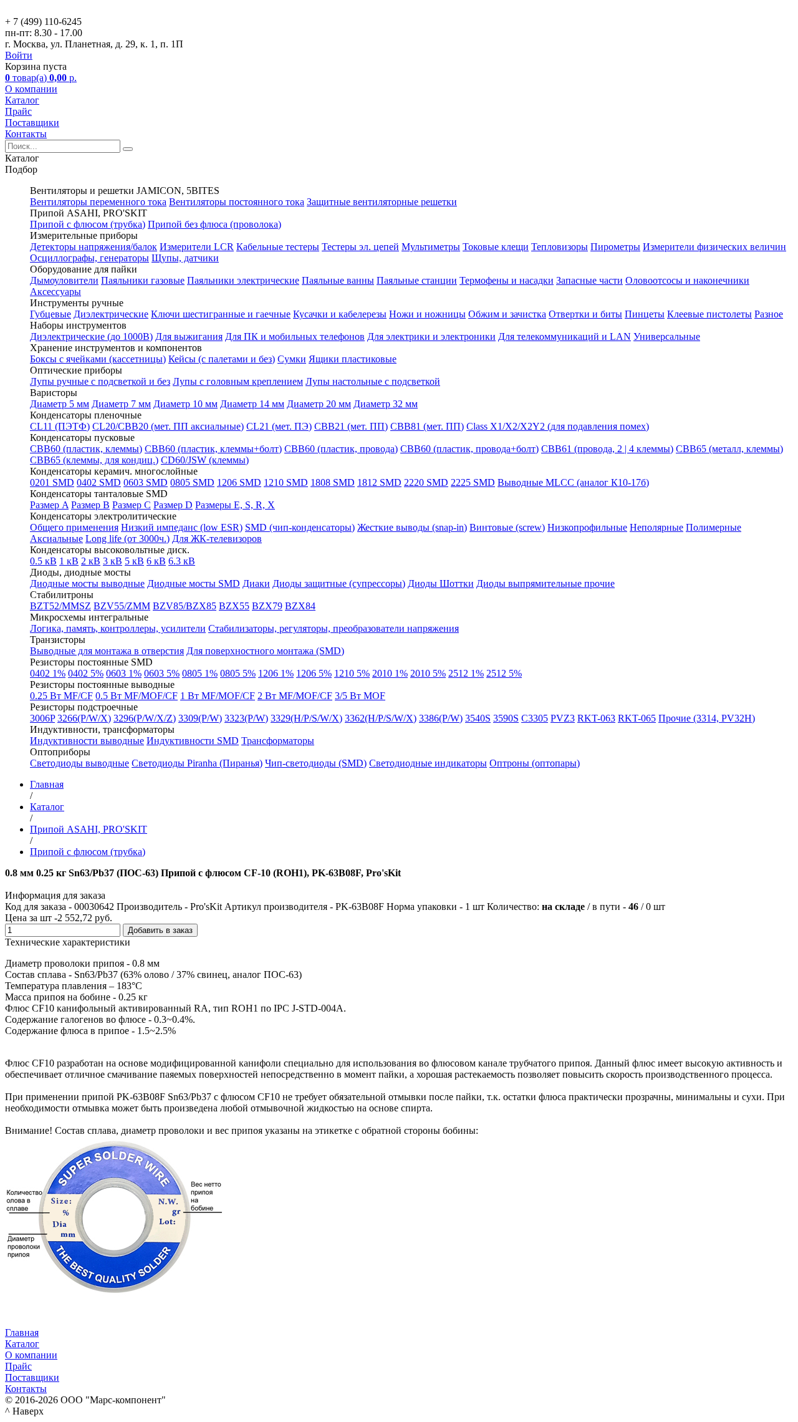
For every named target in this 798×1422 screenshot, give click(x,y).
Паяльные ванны (338, 280)
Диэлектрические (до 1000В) (91, 336)
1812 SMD (379, 482)
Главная (22, 1332)
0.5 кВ (43, 561)
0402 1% (47, 673)
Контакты (26, 133)
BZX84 (300, 606)
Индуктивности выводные (87, 740)
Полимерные (713, 527)
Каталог (22, 100)
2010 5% (428, 673)
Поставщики (32, 122)
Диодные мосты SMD (193, 583)
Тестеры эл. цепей (360, 246)
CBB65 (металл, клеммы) (729, 448)
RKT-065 (637, 718)
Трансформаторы (277, 740)
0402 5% (85, 673)
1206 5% (314, 673)
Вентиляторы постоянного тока (236, 201)
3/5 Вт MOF (360, 695)
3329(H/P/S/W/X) (306, 718)
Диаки (256, 583)
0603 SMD (145, 482)
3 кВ (112, 561)
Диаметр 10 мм (185, 404)
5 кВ (134, 561)
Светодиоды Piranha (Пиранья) (197, 763)
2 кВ (90, 561)
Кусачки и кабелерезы (340, 314)
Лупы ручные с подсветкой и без (100, 381)
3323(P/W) (246, 718)
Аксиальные (56, 538)
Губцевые (50, 314)
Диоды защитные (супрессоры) (338, 583)
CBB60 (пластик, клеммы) (86, 448)
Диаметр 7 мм (121, 404)
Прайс (18, 111)
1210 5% (352, 673)
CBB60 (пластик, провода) (341, 448)
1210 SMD (286, 482)
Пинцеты (645, 314)
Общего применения (74, 527)
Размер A (49, 505)
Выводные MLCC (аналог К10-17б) (573, 482)
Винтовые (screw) (507, 527)
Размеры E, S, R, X (235, 505)
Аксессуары (55, 291)
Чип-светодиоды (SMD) (316, 763)
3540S (478, 718)
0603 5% (162, 673)
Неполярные (656, 527)
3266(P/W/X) (84, 718)
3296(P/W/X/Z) (144, 718)
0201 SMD (52, 482)
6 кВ (156, 561)
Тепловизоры (559, 246)
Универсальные (666, 336)
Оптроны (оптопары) (534, 763)
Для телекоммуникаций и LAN (564, 336)
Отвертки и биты (585, 314)
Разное (768, 314)
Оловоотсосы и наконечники (687, 280)
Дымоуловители (64, 280)
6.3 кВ (181, 561)
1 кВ (69, 561)
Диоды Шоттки (441, 583)
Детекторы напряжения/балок (93, 246)
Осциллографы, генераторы (89, 258)
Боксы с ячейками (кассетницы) (98, 359)
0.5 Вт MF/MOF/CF (136, 695)
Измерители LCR (197, 246)
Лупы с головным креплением (238, 381)
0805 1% (200, 673)
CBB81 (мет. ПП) (427, 426)
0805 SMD (192, 482)
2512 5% (504, 673)
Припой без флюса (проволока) (214, 224)
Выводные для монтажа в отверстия (107, 651)
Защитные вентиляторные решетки (382, 201)
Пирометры (615, 246)
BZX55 (234, 606)
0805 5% (238, 673)
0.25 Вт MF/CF (61, 695)
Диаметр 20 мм (319, 404)
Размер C (131, 505)
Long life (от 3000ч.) (127, 538)
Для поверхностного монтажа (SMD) (265, 651)
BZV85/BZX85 (184, 606)
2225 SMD (473, 482)
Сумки (291, 359)
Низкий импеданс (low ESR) (182, 527)
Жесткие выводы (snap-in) (412, 527)
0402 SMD (99, 482)
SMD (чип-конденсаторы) (300, 527)
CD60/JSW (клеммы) (205, 460)
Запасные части (589, 280)
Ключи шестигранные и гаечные (221, 314)
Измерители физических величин (714, 246)
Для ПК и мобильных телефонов (295, 336)
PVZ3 (562, 718)
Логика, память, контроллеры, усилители (118, 628)
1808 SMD (332, 482)
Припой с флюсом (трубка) (87, 224)
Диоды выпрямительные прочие (545, 583)
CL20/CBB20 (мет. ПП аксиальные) (168, 426)
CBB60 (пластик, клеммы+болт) (213, 448)
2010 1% (390, 673)
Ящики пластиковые (353, 359)
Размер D (173, 505)
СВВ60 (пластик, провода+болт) (469, 448)
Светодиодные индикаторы (428, 763)
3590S (506, 718)
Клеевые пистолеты (709, 314)
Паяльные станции (417, 280)
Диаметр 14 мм (252, 404)
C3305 (534, 718)
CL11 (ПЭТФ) (60, 426)
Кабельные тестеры (277, 246)
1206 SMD (239, 482)
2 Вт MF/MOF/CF (294, 695)
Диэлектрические (111, 314)
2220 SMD (426, 482)
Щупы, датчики (185, 258)
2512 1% (466, 673)
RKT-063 (596, 718)
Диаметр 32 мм (385, 404)
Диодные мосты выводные (87, 583)
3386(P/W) (441, 718)
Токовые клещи (496, 246)
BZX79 (267, 606)
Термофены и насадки (506, 280)
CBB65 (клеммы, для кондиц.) (94, 460)
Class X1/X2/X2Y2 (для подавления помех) (557, 426)
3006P (42, 718)
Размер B (90, 505)
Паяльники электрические (243, 280)
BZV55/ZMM (122, 606)
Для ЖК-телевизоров (217, 538)
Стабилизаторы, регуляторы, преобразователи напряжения (333, 628)
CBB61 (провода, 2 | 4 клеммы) (607, 448)
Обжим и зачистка (507, 314)
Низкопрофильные (587, 527)
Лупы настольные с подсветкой (372, 381)
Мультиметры (430, 246)
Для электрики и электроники (431, 336)
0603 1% (124, 673)
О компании (31, 89)
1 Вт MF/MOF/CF (217, 695)
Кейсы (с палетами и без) (221, 359)
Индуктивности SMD (193, 740)
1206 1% (276, 673)
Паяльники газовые (143, 280)
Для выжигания (189, 336)
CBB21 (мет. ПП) (351, 426)
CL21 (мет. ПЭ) (279, 426)
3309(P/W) (200, 718)
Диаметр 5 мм (59, 404)
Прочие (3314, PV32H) (706, 718)
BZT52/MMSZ (60, 606)
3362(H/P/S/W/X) (380, 718)
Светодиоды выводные (79, 763)
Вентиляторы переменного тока (98, 201)
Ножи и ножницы (427, 314)
